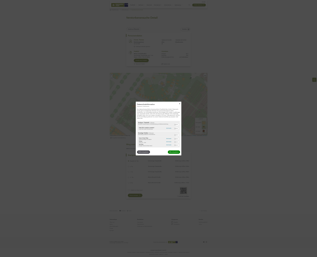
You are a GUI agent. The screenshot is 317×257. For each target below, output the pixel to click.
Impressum (139, 106)
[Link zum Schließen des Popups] (179, 103)
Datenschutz (146, 106)
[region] (158, 134)
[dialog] (158, 128)
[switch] (176, 124)
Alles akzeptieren (174, 152)
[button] (175, 124)
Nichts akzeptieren (143, 152)
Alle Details (168, 128)
